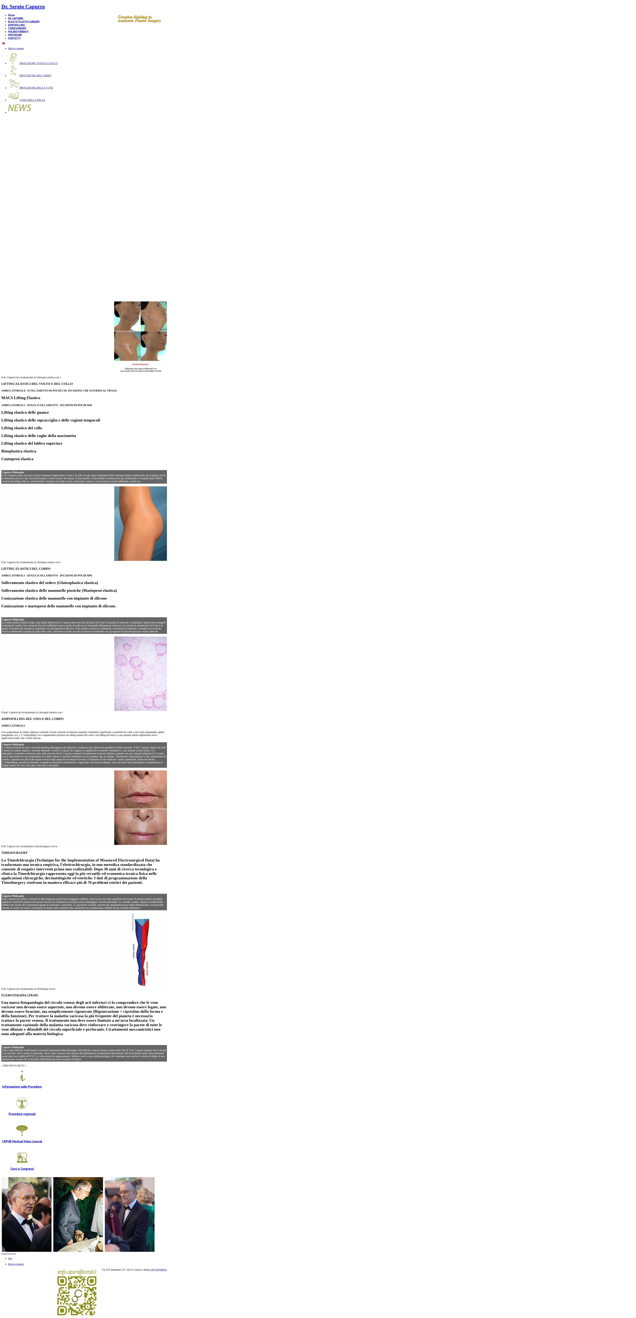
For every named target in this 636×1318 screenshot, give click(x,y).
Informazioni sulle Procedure (22, 1087)
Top (10, 1258)
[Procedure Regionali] (22, 1108)
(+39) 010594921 (158, 1269)
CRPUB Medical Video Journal (22, 1141)
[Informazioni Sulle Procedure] (22, 1080)
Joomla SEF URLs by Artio (8, 1253)
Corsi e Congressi (22, 1169)
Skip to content (16, 48)
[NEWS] (19, 112)
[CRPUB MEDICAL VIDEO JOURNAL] (22, 1135)
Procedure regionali (22, 1114)
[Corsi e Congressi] (22, 1162)
